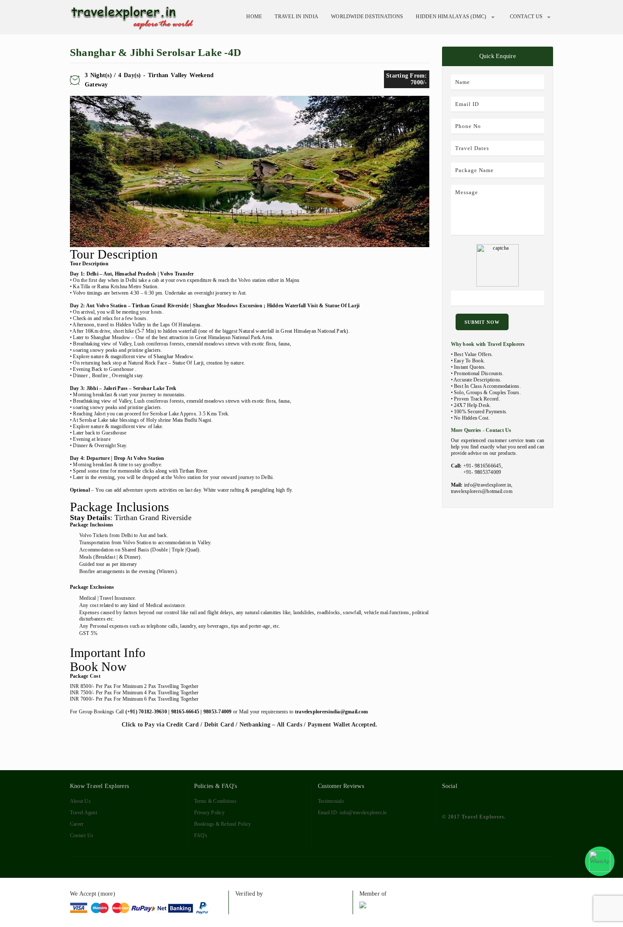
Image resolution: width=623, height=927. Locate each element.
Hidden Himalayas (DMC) (451, 16)
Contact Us (526, 16)
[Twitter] (462, 799)
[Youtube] (493, 799)
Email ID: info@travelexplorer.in (352, 813)
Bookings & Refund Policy (222, 824)
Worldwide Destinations (367, 16)
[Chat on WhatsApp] (600, 861)
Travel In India (296, 16)
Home (254, 16)
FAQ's (201, 835)
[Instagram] (509, 799)
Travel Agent (83, 813)
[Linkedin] (478, 799)
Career (76, 824)
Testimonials (331, 801)
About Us (80, 801)
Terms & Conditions (215, 801)
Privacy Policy (209, 813)
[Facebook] (447, 799)
